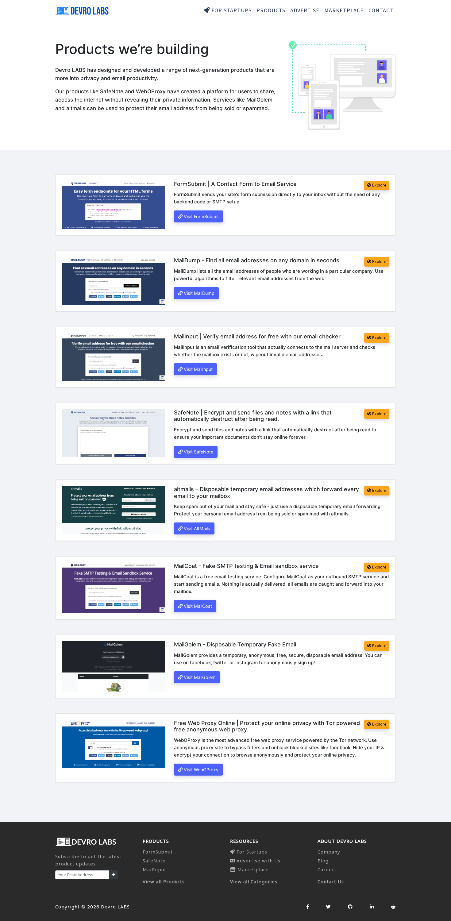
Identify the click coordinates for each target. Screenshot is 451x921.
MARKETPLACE (344, 10)
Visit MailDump (198, 293)
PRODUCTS (270, 10)
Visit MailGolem (199, 677)
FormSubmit (158, 852)
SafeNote (154, 860)
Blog (323, 860)
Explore (378, 185)
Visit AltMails (196, 528)
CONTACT (380, 10)
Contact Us (331, 881)
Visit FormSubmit (201, 216)
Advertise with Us (257, 860)
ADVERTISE (304, 10)
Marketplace (252, 869)
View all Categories (253, 881)
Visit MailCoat (197, 606)
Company (329, 852)
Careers (327, 869)
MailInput (154, 869)
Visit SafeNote (198, 451)
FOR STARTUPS (231, 10)
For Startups (251, 852)
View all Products (164, 881)
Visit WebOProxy (200, 769)
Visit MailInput (198, 369)
